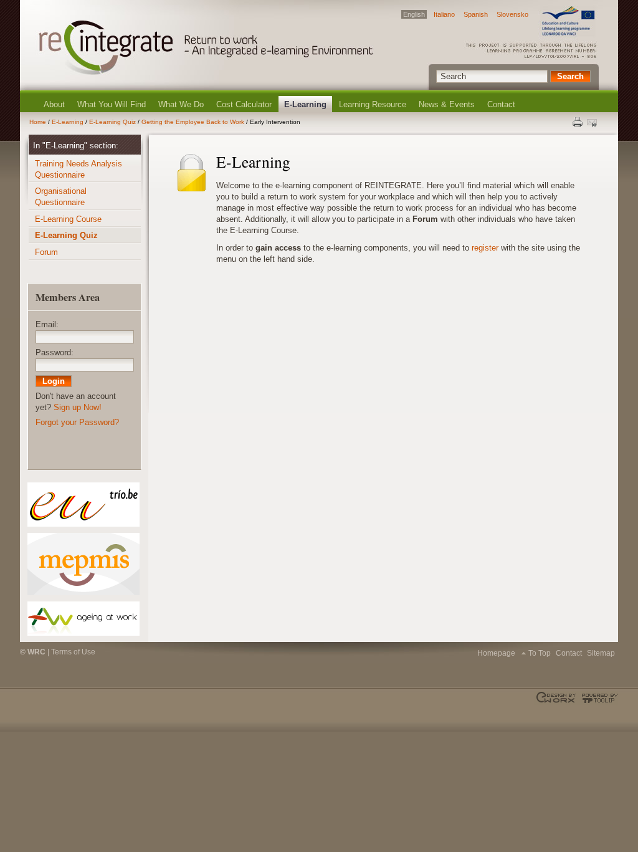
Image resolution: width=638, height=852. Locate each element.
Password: (55, 352)
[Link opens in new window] (83, 504)
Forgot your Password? (77, 422)
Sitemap (601, 653)
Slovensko (512, 14)
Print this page (578, 122)
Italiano (444, 14)
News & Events (447, 104)
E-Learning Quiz (112, 121)
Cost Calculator (244, 104)
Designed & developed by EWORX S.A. (557, 698)
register (485, 247)
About (54, 104)
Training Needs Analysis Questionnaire (78, 169)
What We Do (181, 104)
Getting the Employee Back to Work (192, 121)
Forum (46, 252)
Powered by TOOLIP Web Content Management (598, 698)
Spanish (476, 14)
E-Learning (305, 104)
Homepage (496, 653)
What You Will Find (111, 104)
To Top (539, 653)
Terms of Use (73, 652)
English (414, 14)
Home (37, 121)
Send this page (593, 122)
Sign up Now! (78, 407)
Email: (47, 324)
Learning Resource (372, 104)
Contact (501, 104)
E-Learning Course (68, 219)
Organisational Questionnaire (61, 196)
